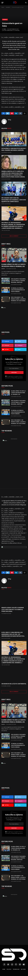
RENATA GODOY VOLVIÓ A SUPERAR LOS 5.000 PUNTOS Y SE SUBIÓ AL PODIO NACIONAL (12, 609)
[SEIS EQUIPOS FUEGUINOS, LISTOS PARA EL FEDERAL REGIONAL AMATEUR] (5, 281)
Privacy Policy (15, 377)
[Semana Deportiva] (15, 2)
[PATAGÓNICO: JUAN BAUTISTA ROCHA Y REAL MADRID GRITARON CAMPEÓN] (14, 139)
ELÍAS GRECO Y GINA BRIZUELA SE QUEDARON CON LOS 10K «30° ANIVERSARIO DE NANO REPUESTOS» (13, 634)
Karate (3, 261)
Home (3, 969)
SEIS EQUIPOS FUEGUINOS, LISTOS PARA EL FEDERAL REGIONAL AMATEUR (18, 280)
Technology (16, 969)
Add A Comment (14, 236)
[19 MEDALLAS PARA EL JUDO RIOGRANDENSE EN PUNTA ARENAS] (5, 290)
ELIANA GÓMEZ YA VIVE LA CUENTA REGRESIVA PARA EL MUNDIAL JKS (18, 392)
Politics (9, 969)
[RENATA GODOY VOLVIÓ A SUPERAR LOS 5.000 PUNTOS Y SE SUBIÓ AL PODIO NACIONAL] (14, 598)
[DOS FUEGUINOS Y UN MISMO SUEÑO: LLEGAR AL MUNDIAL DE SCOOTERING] (5, 299)
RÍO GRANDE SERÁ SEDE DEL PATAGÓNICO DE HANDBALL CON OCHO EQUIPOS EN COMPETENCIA (13, 199)
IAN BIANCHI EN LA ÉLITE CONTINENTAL (13, 683)
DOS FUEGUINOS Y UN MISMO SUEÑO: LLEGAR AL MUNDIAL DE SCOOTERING (18, 298)
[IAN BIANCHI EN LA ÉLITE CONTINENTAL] (14, 675)
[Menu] (2, 2)
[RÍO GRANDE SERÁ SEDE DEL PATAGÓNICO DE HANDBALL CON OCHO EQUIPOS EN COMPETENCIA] (14, 189)
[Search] (26, 2)
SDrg (4, 29)
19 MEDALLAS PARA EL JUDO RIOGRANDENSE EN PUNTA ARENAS (18, 289)
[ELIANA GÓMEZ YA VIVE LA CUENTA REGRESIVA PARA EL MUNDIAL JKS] (14, 255)
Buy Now (23, 969)
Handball (5, 19)
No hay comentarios (8, 30)
